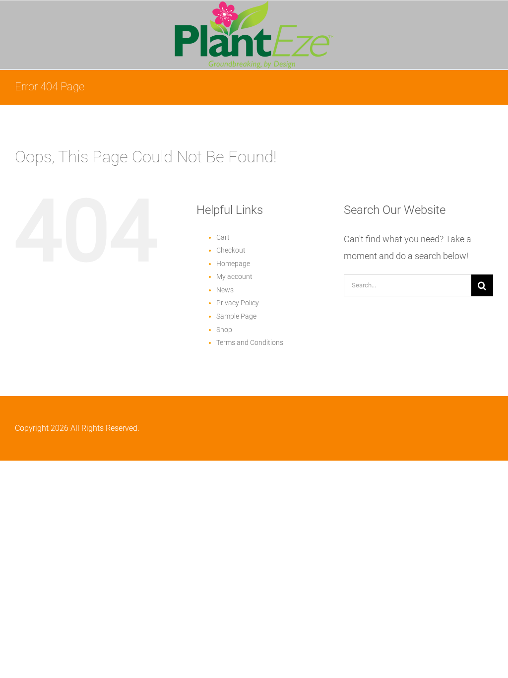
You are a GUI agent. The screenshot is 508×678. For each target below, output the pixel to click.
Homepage (233, 264)
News (225, 290)
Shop (224, 330)
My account (234, 276)
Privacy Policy (237, 303)
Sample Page (236, 316)
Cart (223, 237)
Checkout (231, 250)
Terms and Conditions (249, 342)
